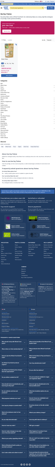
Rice (2, 251)
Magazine (23, 271)
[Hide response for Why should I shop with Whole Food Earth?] (25, 342)
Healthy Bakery (4, 125)
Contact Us (46, 249)
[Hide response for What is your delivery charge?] (52, 412)
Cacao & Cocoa (18, 251)
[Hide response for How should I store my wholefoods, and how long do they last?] (25, 385)
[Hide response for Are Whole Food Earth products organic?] (25, 363)
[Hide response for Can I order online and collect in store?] (25, 452)
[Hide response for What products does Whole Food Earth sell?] (52, 349)
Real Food (3, 134)
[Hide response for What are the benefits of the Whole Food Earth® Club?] (52, 342)
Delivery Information (48, 245)
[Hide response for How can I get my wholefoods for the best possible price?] (52, 385)
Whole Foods (4, 85)
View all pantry (18, 259)
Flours (2, 87)
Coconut (3, 257)
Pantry (2, 103)
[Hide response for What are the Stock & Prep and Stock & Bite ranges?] (52, 356)
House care (3, 135)
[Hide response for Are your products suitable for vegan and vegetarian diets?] (52, 378)
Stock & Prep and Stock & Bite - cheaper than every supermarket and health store (26, 4)
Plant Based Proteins (5, 116)
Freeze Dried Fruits (5, 92)
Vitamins (17, 257)
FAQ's (45, 251)
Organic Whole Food (33, 247)
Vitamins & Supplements (6, 101)
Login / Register (50, 1)
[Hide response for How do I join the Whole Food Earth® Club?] (25, 356)
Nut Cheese (3, 117)
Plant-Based (31, 249)
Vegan (29, 251)
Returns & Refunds (48, 247)
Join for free (7, 31)
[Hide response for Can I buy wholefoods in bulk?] (52, 363)
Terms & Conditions (48, 257)
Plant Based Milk (18, 253)
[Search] (42, 7)
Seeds (2, 247)
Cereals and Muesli (5, 96)
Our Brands (3, 128)
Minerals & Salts (4, 98)
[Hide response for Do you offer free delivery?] (52, 370)
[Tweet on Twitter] (24, 465)
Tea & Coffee (4, 119)
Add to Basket (9, 75)
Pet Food (3, 126)
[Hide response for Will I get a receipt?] (52, 425)
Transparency (24, 275)
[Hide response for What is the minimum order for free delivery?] (25, 413)
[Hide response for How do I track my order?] (25, 425)
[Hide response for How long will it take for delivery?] (52, 419)
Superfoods (3, 108)
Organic (2, 89)
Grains (2, 249)
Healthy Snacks (4, 105)
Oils (16, 249)
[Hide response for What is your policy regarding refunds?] (25, 438)
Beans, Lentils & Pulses (6, 253)
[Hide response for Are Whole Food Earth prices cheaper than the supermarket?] (25, 371)
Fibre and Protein (4, 130)
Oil (1, 114)
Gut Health (30, 255)
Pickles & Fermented (5, 107)
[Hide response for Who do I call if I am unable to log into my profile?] (52, 439)
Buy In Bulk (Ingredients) (27, 277)
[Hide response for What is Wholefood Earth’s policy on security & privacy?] (25, 446)
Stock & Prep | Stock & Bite (34, 245)
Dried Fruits (3, 90)
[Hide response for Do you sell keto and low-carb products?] (25, 392)
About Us (23, 269)
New (2, 83)
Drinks (2, 99)
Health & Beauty (4, 137)
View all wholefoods (5, 263)
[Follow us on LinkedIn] (30, 465)
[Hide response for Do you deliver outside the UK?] (25, 377)
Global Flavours (4, 132)
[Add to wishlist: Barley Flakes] (16, 45)
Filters (4, 40)
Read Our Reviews (48, 253)
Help (3, 1)
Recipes (23, 273)
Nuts (2, 245)
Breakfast (3, 121)
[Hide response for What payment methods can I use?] (25, 398)
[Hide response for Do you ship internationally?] (25, 419)
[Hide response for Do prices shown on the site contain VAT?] (52, 406)
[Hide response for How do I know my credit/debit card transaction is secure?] (52, 399)
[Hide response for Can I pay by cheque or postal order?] (25, 405)
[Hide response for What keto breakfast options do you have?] (52, 392)
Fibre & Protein (31, 253)
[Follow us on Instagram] (27, 465)
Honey (2, 112)
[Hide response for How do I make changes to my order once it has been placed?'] (25, 432)
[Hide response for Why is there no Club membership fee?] (25, 349)
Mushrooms (3, 94)
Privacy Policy (47, 255)
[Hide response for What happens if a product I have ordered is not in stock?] (52, 432)
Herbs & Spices (4, 110)
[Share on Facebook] (21, 465)
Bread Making (4, 123)
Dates (2, 261)
